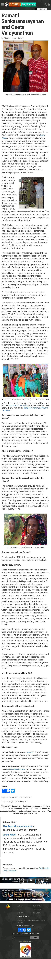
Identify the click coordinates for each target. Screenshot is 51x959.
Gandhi (30, 752)
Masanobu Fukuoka (16, 769)
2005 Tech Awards (18, 405)
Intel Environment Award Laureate (24, 409)
